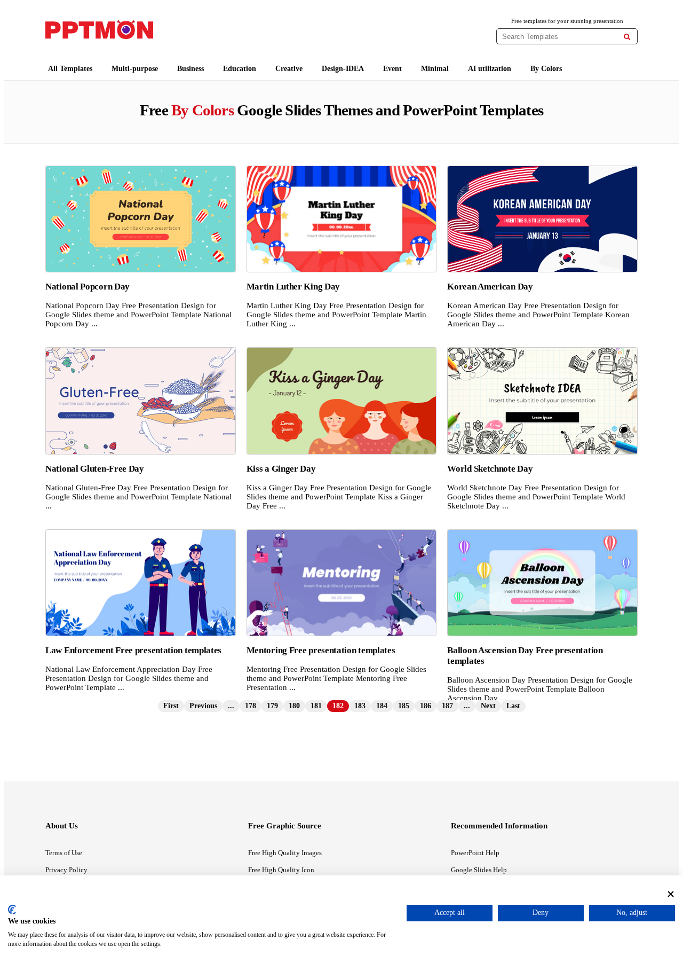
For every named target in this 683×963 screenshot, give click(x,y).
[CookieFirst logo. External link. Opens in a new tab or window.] (12, 909)
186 (425, 706)
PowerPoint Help (475, 853)
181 (316, 706)
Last (513, 706)
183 (360, 706)
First (171, 706)
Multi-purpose (135, 69)
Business (190, 69)
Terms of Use (63, 853)
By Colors (546, 69)
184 (381, 706)
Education (239, 69)
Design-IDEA (343, 69)
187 (447, 706)
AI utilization (489, 69)
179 (272, 706)
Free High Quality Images (285, 853)
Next (488, 706)
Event (392, 69)
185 (403, 706)
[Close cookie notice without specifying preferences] (670, 894)
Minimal (435, 69)
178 (250, 706)
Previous (203, 706)
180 (294, 706)
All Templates (70, 69)
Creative (289, 69)
